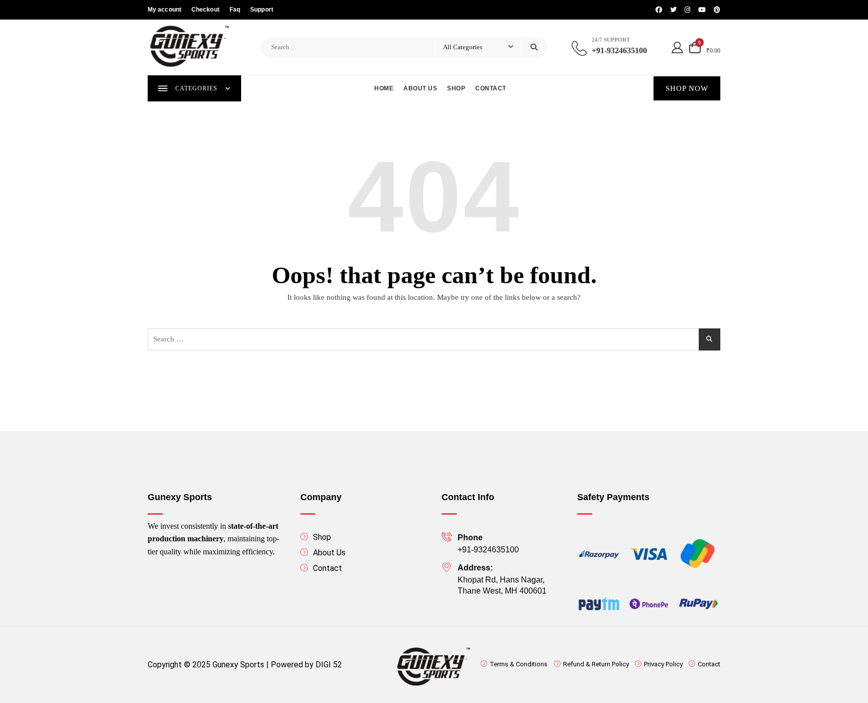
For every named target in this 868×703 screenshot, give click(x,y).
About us (420, 88)
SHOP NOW (687, 88)
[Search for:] (434, 339)
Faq (235, 9)
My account (164, 9)
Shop (456, 88)
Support (261, 9)
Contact (490, 88)
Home (383, 88)
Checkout (205, 9)
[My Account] (677, 47)
